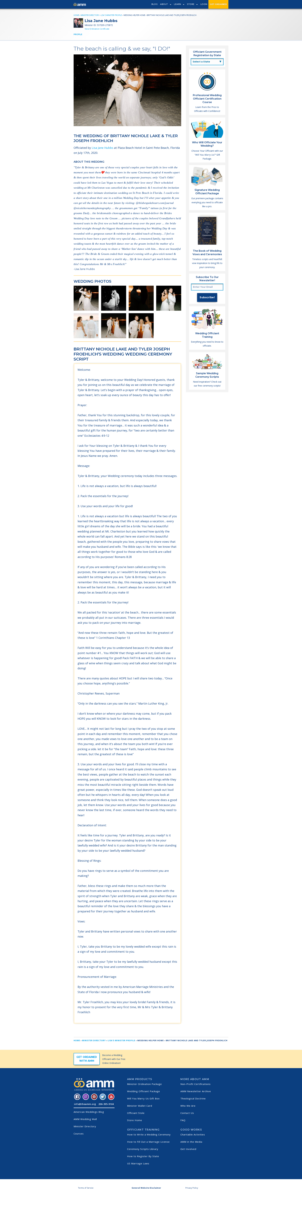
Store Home (134, 1120)
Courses (79, 1133)
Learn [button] (177, 4)
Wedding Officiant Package (143, 1091)
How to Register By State (143, 1156)
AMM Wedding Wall (85, 1119)
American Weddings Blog (89, 1111)
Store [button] (190, 4)
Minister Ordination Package (144, 1084)
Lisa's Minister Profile (111, 15)
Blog (154, 4)
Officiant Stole (136, 1113)
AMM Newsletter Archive (195, 1091)
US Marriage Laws (138, 1163)
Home (76, 15)
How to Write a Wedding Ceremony (149, 1134)
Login (204, 4)
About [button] (164, 4)
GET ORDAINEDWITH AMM (86, 1059)
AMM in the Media (191, 1141)
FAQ (182, 1120)
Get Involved (188, 1149)
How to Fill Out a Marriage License (148, 1141)
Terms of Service (86, 1188)
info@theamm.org (85, 1104)
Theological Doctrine (193, 1098)
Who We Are (188, 1105)
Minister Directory (90, 15)
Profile (78, 34)
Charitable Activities (192, 1134)
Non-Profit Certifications (195, 1084)
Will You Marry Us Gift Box (143, 1098)
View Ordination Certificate (97, 29)
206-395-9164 (106, 1104)
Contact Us (187, 1113)
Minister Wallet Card (139, 1105)
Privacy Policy (191, 1188)
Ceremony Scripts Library (142, 1149)
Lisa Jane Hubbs (102, 148)
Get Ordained (218, 4)
